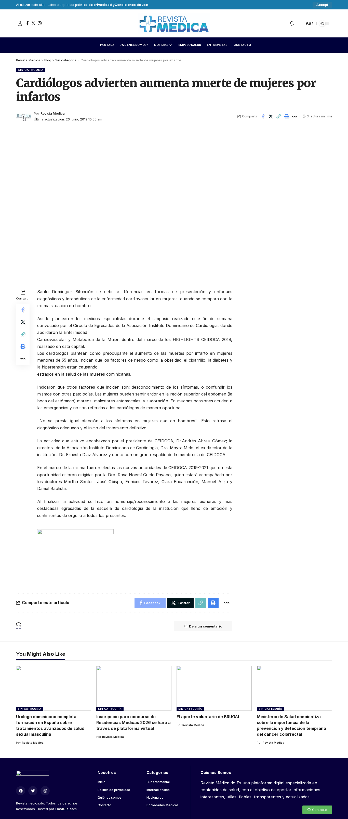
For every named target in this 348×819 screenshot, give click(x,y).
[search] (299, 23)
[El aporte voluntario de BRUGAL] (214, 688)
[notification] (291, 23)
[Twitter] (33, 23)
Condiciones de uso (131, 5)
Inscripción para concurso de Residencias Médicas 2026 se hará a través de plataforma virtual (133, 722)
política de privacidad (93, 5)
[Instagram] (40, 23)
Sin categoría (31, 70)
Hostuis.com (66, 809)
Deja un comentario (205, 626)
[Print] (286, 116)
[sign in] (19, 23)
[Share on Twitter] (270, 116)
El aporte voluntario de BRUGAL (208, 716)
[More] (294, 116)
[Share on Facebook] (262, 116)
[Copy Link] (278, 116)
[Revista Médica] (174, 23)
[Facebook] (27, 23)
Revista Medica (53, 113)
